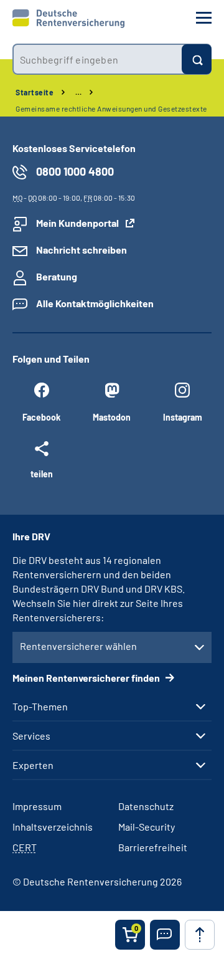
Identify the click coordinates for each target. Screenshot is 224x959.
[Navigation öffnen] (204, 18)
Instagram (182, 417)
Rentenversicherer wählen (78, 646)
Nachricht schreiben (81, 249)
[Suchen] (197, 59)
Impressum (37, 806)
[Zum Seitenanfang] (200, 935)
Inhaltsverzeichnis (52, 827)
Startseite (35, 92)
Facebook (41, 417)
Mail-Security (146, 827)
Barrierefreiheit (152, 847)
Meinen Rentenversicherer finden (87, 678)
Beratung (56, 276)
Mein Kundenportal (77, 223)
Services (31, 736)
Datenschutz (146, 806)
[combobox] (97, 59)
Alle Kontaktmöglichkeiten (95, 303)
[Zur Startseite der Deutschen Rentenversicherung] (68, 18)
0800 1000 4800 (75, 171)
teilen (41, 474)
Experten (33, 765)
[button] (165, 935)
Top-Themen (40, 707)
